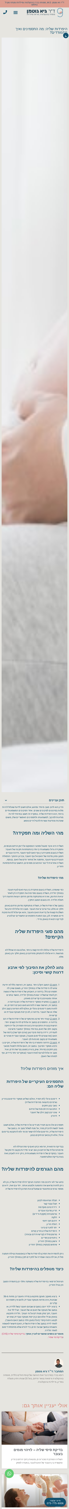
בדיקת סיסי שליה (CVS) (13, 1334)
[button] (15, 12)
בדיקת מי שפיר (55, 1337)
